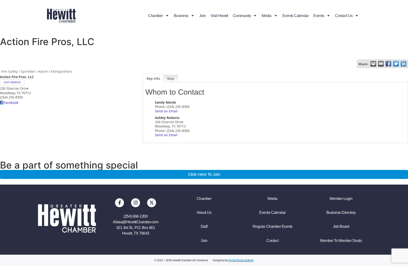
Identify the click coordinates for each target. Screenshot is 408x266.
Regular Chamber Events (273, 226)
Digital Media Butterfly (241, 260)
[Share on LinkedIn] (403, 64)
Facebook (11, 102)
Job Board (341, 226)
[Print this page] (373, 64)
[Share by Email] (381, 64)
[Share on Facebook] (388, 64)
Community (242, 16)
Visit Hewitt (219, 16)
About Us (204, 213)
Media (267, 16)
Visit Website (12, 82)
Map (170, 78)
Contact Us (344, 16)
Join (202, 16)
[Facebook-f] (119, 202)
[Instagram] (135, 202)
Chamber (155, 16)
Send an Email (166, 111)
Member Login (341, 199)
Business (181, 16)
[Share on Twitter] (396, 64)
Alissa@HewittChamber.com (135, 222)
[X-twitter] (151, 202)
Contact (272, 241)
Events (318, 16)
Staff (204, 226)
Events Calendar (295, 16)
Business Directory (341, 213)
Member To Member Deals (341, 241)
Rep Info (153, 78)
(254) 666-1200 (135, 216)
